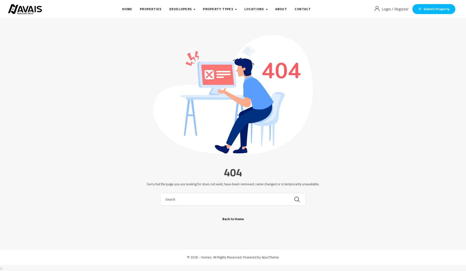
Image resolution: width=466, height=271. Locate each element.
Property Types (218, 9)
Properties (151, 9)
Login (387, 9)
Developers (181, 9)
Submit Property (436, 9)
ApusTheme (270, 257)
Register (401, 9)
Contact (303, 9)
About (281, 9)
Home (127, 9)
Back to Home (233, 219)
